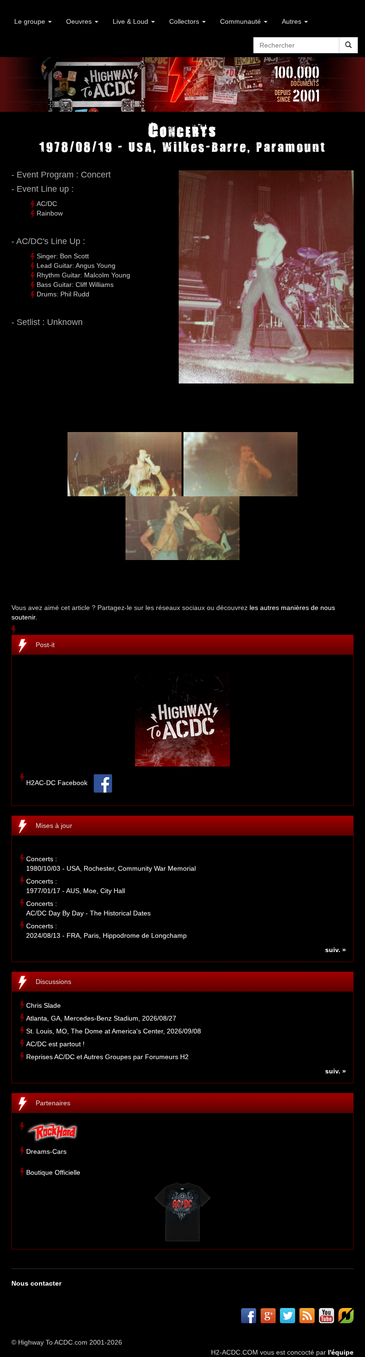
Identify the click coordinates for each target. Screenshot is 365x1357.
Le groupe (30, 21)
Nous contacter (36, 1283)
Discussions (53, 981)
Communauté (241, 21)
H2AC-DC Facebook (56, 783)
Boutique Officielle (53, 1172)
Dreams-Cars (46, 1151)
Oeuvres (80, 21)
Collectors (185, 21)
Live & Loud (131, 21)
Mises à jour (54, 825)
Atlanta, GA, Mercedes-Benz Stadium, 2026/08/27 (101, 1018)
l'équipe (341, 1352)
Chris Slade (43, 1005)
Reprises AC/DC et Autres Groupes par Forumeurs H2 (107, 1057)
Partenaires (53, 1103)
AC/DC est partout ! (55, 1044)
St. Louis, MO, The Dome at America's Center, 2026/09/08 (113, 1031)
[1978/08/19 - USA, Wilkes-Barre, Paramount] (124, 463)
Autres (292, 21)
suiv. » (335, 950)
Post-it (45, 645)
